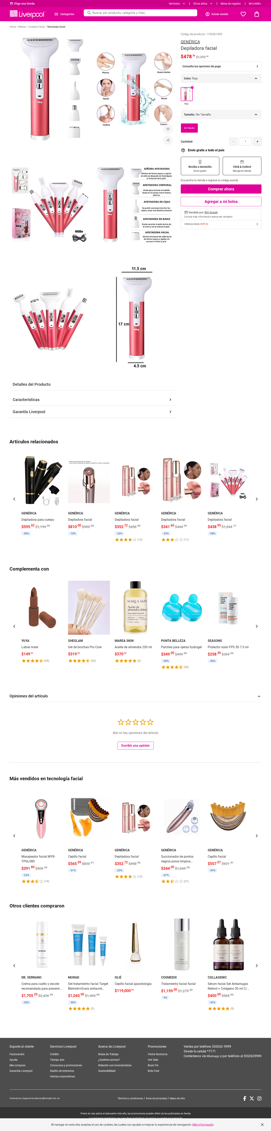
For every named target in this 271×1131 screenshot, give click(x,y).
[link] (42, 494)
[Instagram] (259, 1098)
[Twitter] (251, 1098)
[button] (14, 499)
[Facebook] (244, 1098)
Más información (203, 1124)
